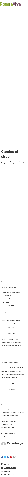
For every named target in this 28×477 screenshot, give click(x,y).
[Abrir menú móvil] (24, 4)
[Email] (14, 457)
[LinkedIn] (8, 457)
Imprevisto (5, 472)
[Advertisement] (14, 23)
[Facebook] (2, 457)
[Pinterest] (11, 457)
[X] (5, 457)
